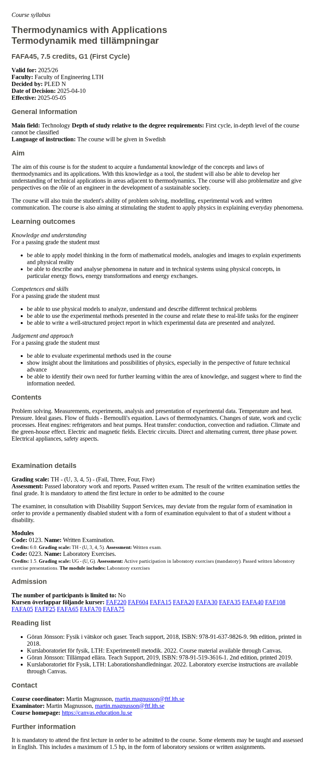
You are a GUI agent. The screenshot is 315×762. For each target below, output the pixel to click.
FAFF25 (45, 609)
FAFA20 (183, 602)
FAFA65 (67, 609)
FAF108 (275, 602)
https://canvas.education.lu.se (97, 712)
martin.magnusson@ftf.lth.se (149, 699)
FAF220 (116, 602)
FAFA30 (206, 602)
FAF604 (138, 602)
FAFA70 (90, 609)
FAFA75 (113, 609)
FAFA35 (229, 602)
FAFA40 (253, 602)
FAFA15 (160, 602)
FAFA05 (22, 609)
